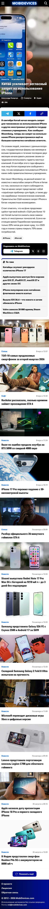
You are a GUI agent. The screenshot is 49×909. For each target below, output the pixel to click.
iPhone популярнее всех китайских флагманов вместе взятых (21, 292)
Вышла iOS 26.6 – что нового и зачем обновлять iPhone (22, 301)
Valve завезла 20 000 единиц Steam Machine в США (21, 311)
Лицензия (6, 888)
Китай (19, 238)
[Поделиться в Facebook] (30, 113)
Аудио (39, 98)
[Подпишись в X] (33, 251)
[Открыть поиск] (46, 3)
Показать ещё (26, 874)
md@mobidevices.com (17, 905)
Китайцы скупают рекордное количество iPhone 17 (18, 269)
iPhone (7, 238)
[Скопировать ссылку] (42, 113)
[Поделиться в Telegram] (7, 113)
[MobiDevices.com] (24, 3)
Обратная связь (9, 892)
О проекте (6, 884)
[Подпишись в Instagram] (43, 251)
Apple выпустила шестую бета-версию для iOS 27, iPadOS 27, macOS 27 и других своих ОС (23, 280)
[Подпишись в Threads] (38, 251)
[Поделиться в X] (18, 113)
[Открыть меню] (2, 3)
